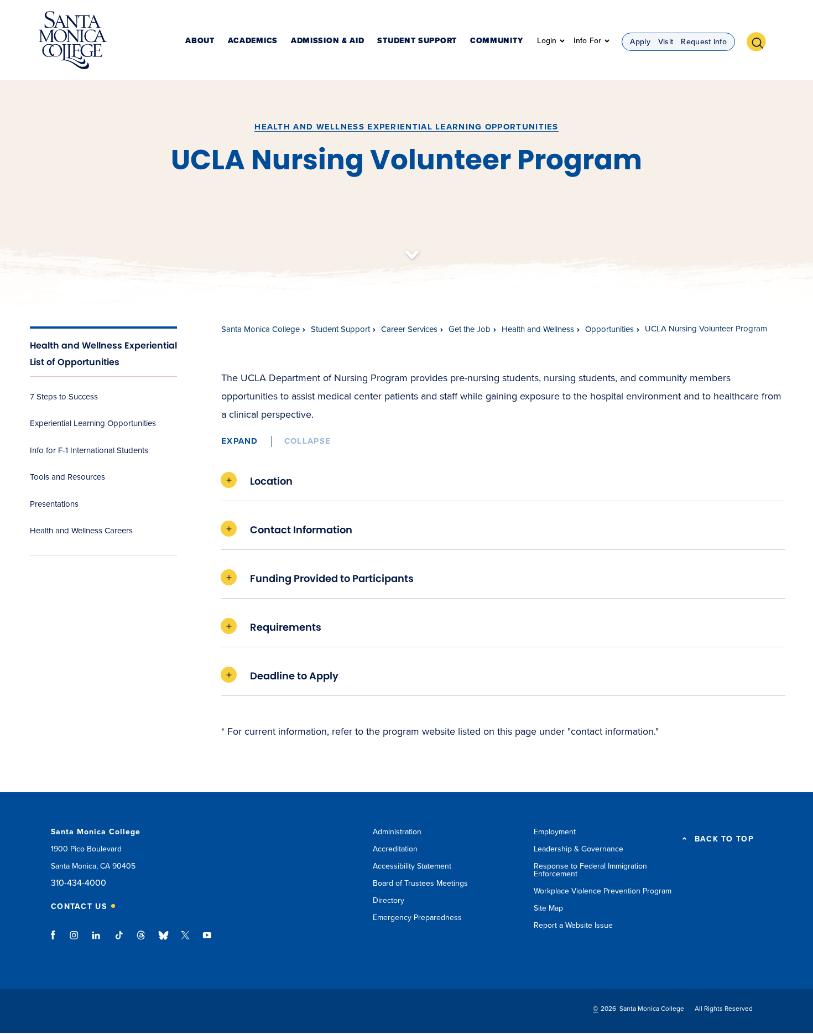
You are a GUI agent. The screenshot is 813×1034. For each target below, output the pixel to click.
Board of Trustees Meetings (420, 883)
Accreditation (395, 849)
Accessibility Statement (412, 866)
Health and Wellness (538, 329)
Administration (397, 831)
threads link (141, 940)
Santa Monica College (260, 329)
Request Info (704, 41)
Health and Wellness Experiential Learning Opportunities (406, 127)
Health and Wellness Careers (81, 531)
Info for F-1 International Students (89, 450)
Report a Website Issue (573, 925)
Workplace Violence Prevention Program (602, 891)
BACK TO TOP (724, 839)
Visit (666, 41)
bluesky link (163, 940)
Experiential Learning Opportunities (93, 423)
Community (496, 41)
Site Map (548, 908)
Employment (555, 831)
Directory (388, 900)
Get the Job (470, 329)
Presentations (54, 504)
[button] (760, 40)
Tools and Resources (67, 477)
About (200, 41)
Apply (640, 41)
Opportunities (609, 329)
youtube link (207, 940)
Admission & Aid (327, 41)
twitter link (185, 940)
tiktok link (119, 940)
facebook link (56, 940)
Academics (253, 41)
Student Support (417, 41)
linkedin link (96, 940)
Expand (239, 441)
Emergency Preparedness (417, 917)
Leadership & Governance (578, 849)
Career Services (409, 329)
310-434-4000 (78, 883)
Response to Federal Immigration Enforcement (590, 870)
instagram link (75, 940)
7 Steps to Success (64, 397)
